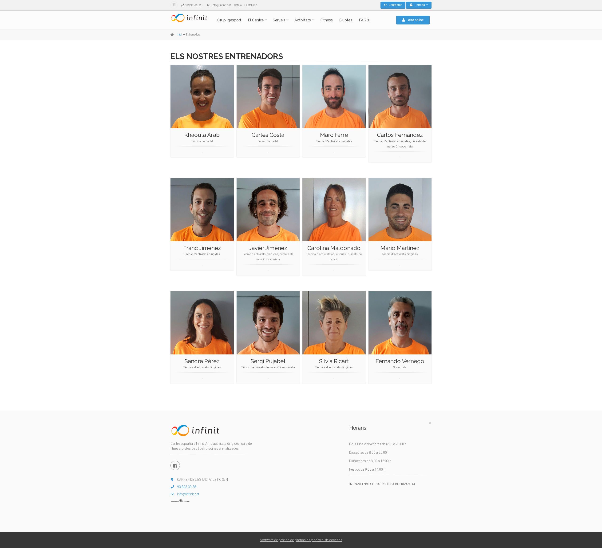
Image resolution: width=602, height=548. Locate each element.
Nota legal (372, 484)
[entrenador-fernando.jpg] (400, 322)
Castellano (250, 5)
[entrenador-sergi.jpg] (268, 322)
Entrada (420, 5)
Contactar (395, 5)
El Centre (256, 20)
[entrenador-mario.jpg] (400, 209)
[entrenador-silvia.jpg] (334, 322)
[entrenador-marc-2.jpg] (334, 96)
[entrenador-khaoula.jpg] (202, 96)
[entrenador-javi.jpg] (268, 209)
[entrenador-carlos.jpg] (400, 96)
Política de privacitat (398, 484)
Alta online (415, 20)
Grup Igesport (229, 20)
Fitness (326, 20)
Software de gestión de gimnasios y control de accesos (301, 540)
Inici (179, 34)
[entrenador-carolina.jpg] (334, 209)
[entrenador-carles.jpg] (268, 96)
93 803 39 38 (193, 5)
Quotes (345, 20)
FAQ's (364, 20)
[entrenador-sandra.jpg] (202, 322)
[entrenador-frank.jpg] (202, 209)
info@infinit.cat (221, 5)
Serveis (279, 20)
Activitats (302, 20)
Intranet (356, 484)
